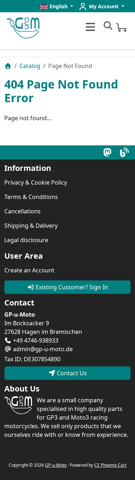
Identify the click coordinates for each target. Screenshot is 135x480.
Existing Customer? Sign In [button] (71, 287)
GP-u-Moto (56, 465)
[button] (56, 6)
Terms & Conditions (31, 197)
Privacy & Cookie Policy (35, 182)
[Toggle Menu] (89, 27)
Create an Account (29, 270)
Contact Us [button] (71, 373)
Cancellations (22, 211)
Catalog (29, 66)
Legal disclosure (26, 240)
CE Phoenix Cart (110, 465)
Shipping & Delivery (31, 226)
